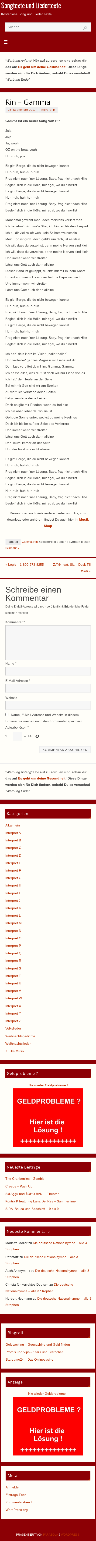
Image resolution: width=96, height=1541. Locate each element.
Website (11, 698)
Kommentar (15, 622)
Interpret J (13, 900)
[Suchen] (85, 28)
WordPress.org (17, 1510)
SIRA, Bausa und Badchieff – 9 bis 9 (32, 1209)
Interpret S (13, 968)
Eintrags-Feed (16, 1495)
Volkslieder (13, 1028)
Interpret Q (13, 953)
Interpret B (13, 840)
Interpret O (13, 938)
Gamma (27, 541)
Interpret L (13, 915)
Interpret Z (13, 1021)
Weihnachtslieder (18, 1043)
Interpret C (13, 848)
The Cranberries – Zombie (25, 1178)
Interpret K (13, 908)
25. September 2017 (22, 109)
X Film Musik (14, 1051)
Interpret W (13, 998)
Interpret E (13, 863)
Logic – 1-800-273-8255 (24, 564)
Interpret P (13, 945)
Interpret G (13, 878)
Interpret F (13, 870)
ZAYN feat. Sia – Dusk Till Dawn (72, 568)
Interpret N (13, 931)
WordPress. (70, 1534)
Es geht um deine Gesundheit (41, 67)
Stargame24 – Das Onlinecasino (29, 1359)
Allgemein (12, 825)
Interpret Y (13, 1013)
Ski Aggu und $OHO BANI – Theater (32, 1194)
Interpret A (13, 833)
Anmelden (13, 1487)
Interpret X (13, 1006)
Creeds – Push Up (18, 1186)
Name (10, 663)
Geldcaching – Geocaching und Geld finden (38, 1344)
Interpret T (13, 976)
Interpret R (48, 109)
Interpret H (13, 885)
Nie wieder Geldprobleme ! (48, 1085)
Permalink (12, 548)
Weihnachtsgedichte (20, 1036)
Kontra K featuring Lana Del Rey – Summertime (40, 1201)
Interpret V (13, 991)
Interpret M (13, 923)
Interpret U (13, 983)
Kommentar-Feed (19, 1502)
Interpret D (13, 855)
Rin (35, 541)
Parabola (50, 1534)
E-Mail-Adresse (17, 681)
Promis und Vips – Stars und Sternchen (35, 1352)
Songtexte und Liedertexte (31, 6)
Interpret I (12, 893)
